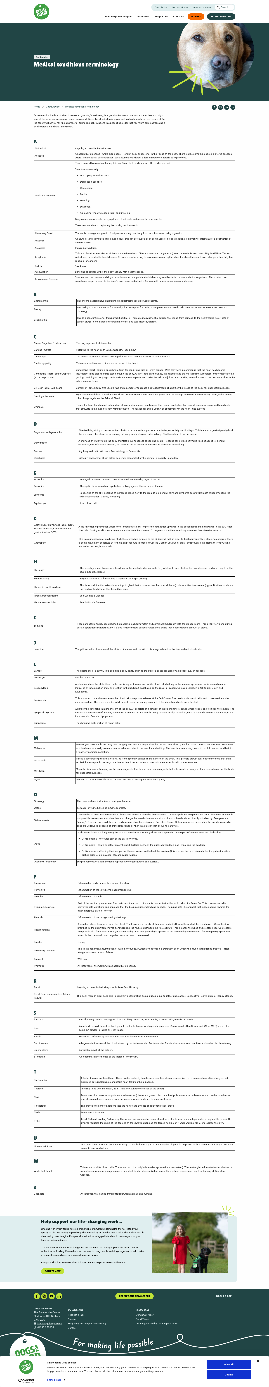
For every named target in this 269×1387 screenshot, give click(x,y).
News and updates (202, 7)
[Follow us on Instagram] (220, 107)
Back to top (224, 1296)
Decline (229, 1374)
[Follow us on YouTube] (226, 107)
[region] (134, 1242)
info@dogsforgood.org (49, 1323)
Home (37, 106)
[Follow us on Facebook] (214, 107)
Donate (196, 16)
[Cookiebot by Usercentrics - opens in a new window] (26, 1381)
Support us (161, 16)
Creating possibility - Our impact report (157, 1323)
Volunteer (143, 16)
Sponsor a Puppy (221, 16)
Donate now (53, 1271)
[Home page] (41, 11)
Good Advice (161, 7)
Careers (72, 1319)
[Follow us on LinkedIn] (232, 107)
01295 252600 (45, 1327)
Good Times (142, 1319)
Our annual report (145, 1314)
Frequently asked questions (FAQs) (87, 1323)
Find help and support (118, 16)
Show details (54, 1379)
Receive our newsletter (134, 1296)
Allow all (229, 1364)
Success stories (180, 7)
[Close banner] (258, 1361)
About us (178, 16)
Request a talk (76, 1314)
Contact (72, 1328)
